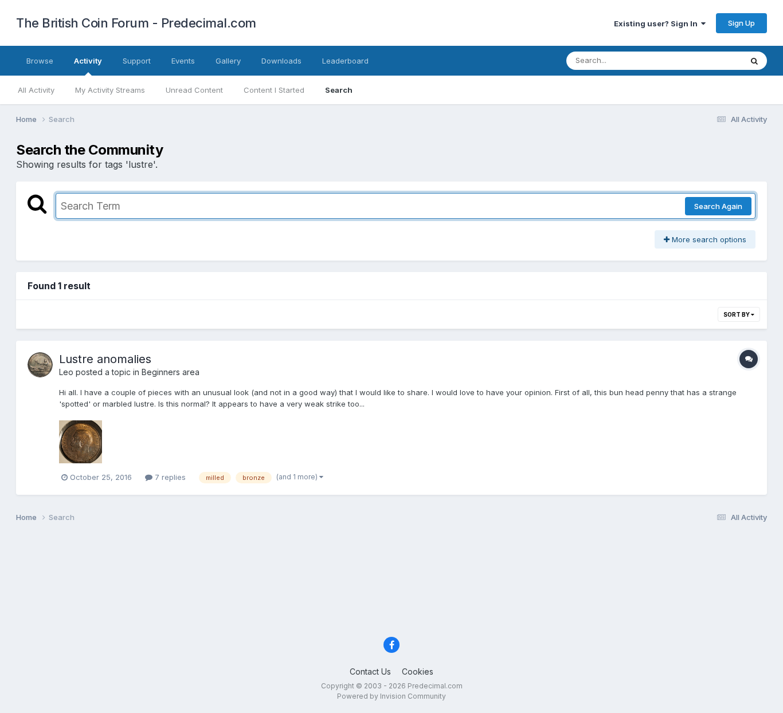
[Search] (754, 61)
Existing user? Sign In (657, 23)
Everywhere (706, 60)
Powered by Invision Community (391, 696)
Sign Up (741, 22)
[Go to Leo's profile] (40, 364)
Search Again (718, 206)
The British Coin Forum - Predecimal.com (136, 22)
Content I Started (274, 89)
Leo (66, 372)
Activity (88, 60)
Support (137, 60)
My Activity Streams (110, 89)
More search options (708, 239)
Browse (39, 60)
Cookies (417, 671)
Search (339, 89)
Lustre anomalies (105, 359)
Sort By (737, 314)
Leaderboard (345, 60)
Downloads (281, 60)
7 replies (169, 477)
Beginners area (170, 372)
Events (183, 60)
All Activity (36, 89)
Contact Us (370, 671)
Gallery (228, 60)
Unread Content (194, 89)
